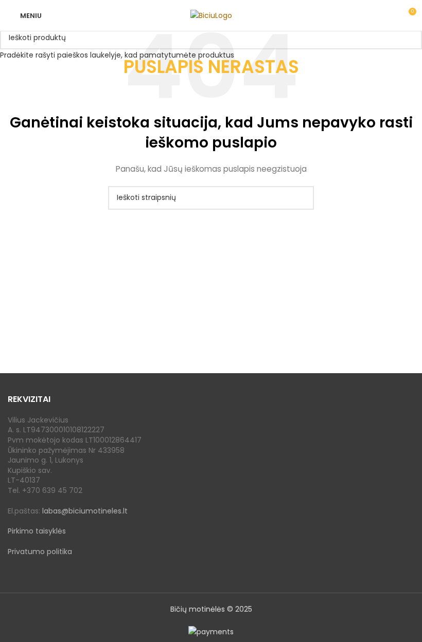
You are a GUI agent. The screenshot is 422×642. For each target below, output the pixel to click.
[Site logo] (211, 15)
